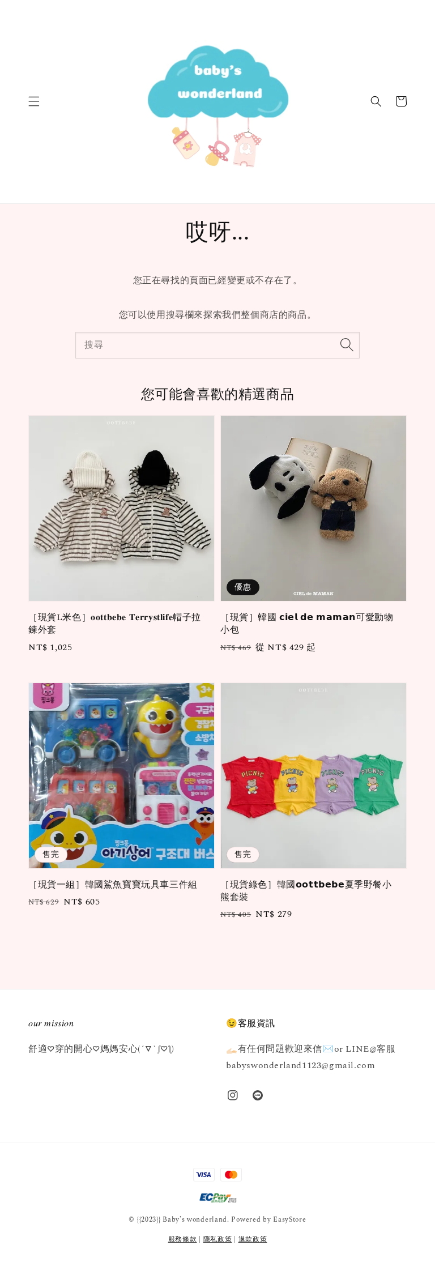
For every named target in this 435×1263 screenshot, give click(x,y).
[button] (34, 101)
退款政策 (252, 1239)
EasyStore (289, 1219)
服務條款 (182, 1239)
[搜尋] (346, 344)
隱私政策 (217, 1239)
